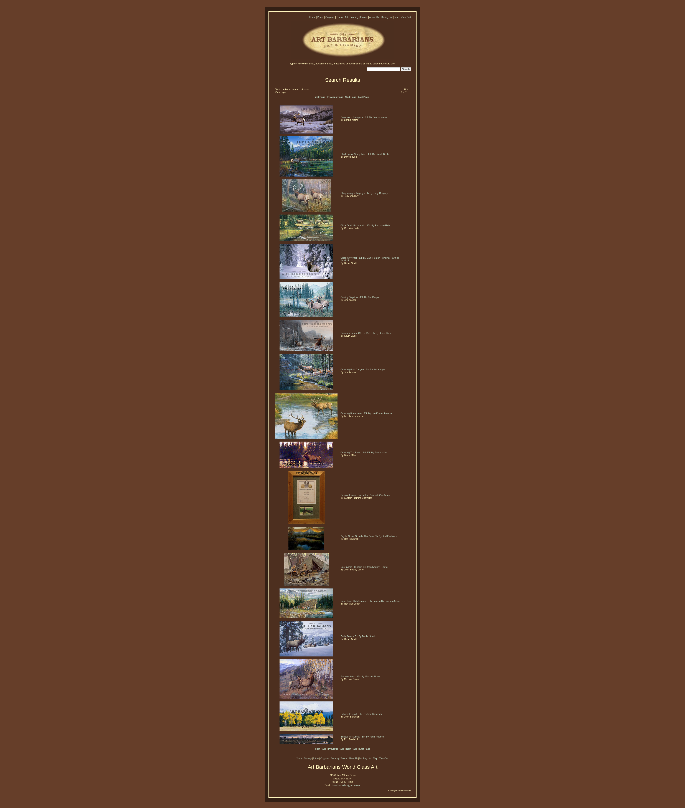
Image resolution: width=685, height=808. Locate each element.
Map (397, 17)
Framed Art (342, 17)
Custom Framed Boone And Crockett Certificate (365, 495)
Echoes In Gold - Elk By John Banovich (361, 714)
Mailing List (387, 17)
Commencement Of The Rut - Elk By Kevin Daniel (367, 333)
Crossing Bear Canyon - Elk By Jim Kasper (363, 369)
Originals (329, 17)
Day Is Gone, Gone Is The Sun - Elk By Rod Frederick (369, 536)
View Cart (406, 17)
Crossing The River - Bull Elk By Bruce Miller (364, 452)
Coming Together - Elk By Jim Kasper (360, 297)
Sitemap (308, 758)
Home (312, 17)
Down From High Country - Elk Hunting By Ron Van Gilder (371, 601)
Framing (354, 17)
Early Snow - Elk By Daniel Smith (358, 636)
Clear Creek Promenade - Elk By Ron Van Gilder (366, 225)
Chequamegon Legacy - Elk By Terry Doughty (365, 193)
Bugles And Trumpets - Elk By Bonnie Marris (364, 117)
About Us (374, 17)
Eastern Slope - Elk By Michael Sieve (360, 676)
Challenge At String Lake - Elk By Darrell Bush (365, 154)
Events (363, 17)
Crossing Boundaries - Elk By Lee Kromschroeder (367, 413)
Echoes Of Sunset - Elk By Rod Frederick (363, 736)
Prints (320, 17)
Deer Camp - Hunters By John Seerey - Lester (365, 567)
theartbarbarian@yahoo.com (346, 785)
